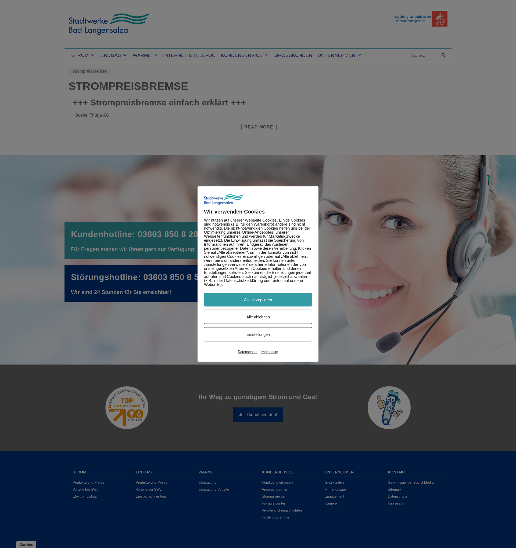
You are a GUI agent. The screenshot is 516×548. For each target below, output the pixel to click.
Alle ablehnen (258, 316)
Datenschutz (247, 352)
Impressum (269, 352)
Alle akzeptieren (258, 299)
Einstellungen (258, 334)
